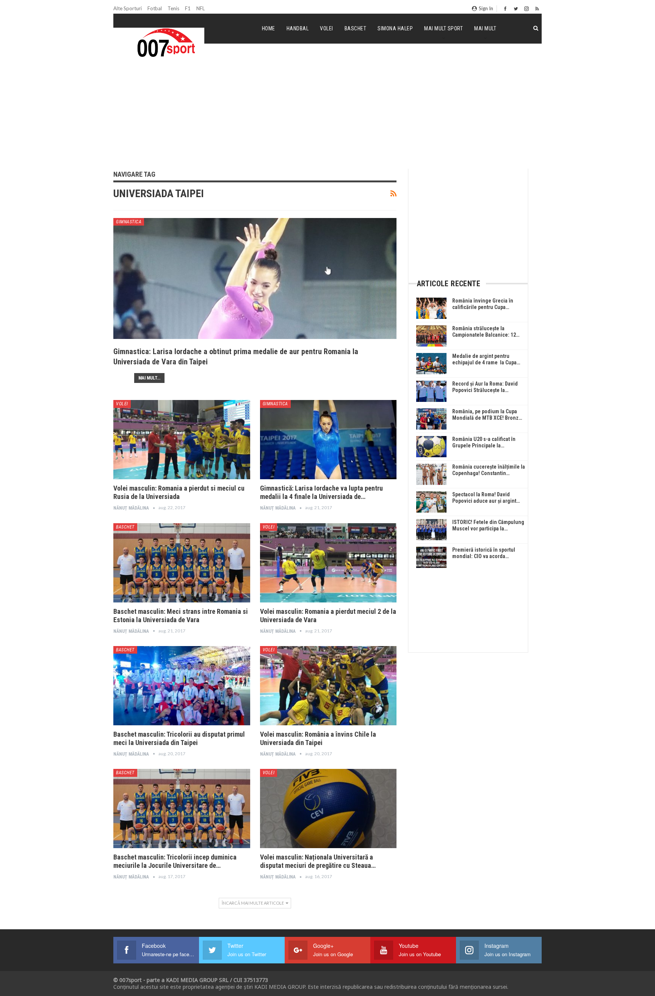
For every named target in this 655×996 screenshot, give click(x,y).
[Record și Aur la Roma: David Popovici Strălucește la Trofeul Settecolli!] (431, 391)
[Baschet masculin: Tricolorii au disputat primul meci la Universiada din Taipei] (181, 685)
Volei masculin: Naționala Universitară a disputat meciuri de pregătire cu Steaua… (318, 861)
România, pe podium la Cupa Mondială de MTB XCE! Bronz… (487, 414)
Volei (326, 28)
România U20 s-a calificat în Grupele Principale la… (484, 442)
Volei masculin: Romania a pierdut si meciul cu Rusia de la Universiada (178, 492)
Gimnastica (128, 221)
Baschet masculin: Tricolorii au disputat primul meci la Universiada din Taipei (179, 738)
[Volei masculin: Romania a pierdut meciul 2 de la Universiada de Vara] (328, 562)
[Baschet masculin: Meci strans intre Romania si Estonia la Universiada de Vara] (181, 562)
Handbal (298, 28)
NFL (200, 8)
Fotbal (154, 8)
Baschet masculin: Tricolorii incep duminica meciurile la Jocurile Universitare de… (175, 861)
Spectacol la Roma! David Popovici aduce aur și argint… (486, 497)
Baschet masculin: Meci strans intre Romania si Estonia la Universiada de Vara (180, 615)
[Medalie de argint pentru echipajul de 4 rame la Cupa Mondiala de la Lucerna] (431, 363)
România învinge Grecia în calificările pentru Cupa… (482, 304)
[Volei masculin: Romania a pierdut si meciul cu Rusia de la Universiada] (181, 439)
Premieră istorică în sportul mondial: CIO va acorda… (483, 553)
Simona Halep (395, 28)
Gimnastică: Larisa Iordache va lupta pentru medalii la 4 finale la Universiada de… (321, 492)
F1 (188, 8)
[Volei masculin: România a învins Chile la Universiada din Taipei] (328, 685)
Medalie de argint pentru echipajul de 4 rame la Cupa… (486, 359)
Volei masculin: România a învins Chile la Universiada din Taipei (318, 738)
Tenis (173, 8)
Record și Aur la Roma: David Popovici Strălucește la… (485, 387)
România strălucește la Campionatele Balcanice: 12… (485, 331)
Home (268, 28)
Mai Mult (485, 28)
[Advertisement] (327, 111)
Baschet (356, 28)
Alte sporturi (127, 8)
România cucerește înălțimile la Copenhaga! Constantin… (488, 470)
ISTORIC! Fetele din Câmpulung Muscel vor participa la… (488, 525)
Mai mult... (149, 378)
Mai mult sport (443, 28)
